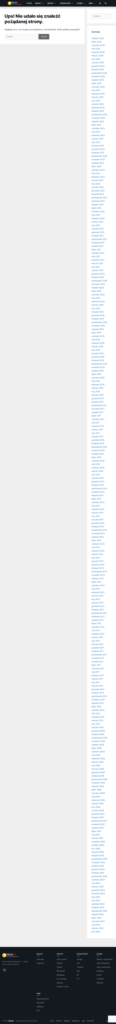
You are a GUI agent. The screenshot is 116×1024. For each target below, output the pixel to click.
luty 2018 (96, 391)
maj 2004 (96, 883)
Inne (91, 3)
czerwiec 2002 (98, 921)
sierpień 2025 (98, 80)
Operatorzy (65, 3)
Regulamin (76, 1021)
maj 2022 (96, 215)
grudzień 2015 (98, 481)
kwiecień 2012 (98, 634)
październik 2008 (99, 779)
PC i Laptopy (61, 979)
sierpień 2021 (98, 246)
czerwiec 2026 (98, 45)
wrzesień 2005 (98, 862)
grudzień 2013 (98, 565)
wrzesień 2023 (98, 159)
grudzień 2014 (98, 523)
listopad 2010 (98, 693)
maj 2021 (96, 256)
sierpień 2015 (98, 495)
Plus (78, 971)
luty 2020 (96, 308)
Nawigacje (60, 975)
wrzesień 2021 (98, 242)
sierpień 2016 (98, 454)
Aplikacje (40, 1007)
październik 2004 (99, 876)
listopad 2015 (98, 485)
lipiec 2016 (96, 457)
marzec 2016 (97, 471)
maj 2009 (96, 755)
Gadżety (60, 983)
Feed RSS (90, 1021)
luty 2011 (96, 682)
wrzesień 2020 (98, 284)
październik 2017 (99, 405)
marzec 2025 (97, 97)
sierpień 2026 (98, 38)
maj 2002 (96, 925)
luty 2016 (96, 475)
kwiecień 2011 (98, 675)
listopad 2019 (98, 319)
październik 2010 (99, 696)
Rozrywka (40, 1003)
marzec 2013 (97, 596)
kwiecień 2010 (98, 717)
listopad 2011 (97, 651)
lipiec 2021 (96, 249)
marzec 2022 (97, 222)
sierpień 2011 (97, 661)
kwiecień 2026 (98, 52)
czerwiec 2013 (98, 585)
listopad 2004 (98, 873)
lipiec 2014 (96, 540)
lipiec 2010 (96, 706)
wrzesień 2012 (98, 616)
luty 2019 (96, 350)
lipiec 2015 (96, 499)
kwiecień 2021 (98, 260)
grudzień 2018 (98, 357)
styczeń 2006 (98, 852)
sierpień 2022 (98, 204)
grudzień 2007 (98, 814)
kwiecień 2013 (98, 592)
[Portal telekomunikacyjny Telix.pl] (10, 955)
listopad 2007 (98, 817)
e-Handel (100, 979)
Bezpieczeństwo (43, 999)
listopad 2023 (98, 152)
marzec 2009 (98, 762)
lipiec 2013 (96, 582)
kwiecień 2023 (98, 177)
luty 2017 (96, 433)
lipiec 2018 (96, 374)
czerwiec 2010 (98, 710)
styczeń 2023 (98, 187)
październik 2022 (99, 198)
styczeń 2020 (98, 312)
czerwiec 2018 (98, 378)
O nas (52, 1021)
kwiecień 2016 (98, 468)
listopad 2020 (98, 277)
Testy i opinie (61, 959)
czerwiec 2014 (98, 544)
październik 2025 (99, 73)
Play (78, 963)
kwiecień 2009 (98, 758)
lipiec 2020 (96, 291)
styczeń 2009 (98, 769)
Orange (79, 959)
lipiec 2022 (96, 208)
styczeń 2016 (98, 478)
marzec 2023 (97, 180)
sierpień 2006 (98, 845)
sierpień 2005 (98, 866)
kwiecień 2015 (98, 509)
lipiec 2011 (96, 665)
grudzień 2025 (98, 66)
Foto (38, 1010)
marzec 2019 (97, 346)
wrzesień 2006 (98, 842)
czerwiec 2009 (98, 752)
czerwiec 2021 (98, 253)
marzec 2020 (97, 305)
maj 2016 (96, 464)
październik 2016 (99, 447)
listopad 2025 (98, 69)
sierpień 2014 (98, 537)
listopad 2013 (98, 568)
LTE (78, 979)
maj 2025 (96, 90)
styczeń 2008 (98, 810)
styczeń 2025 (98, 104)
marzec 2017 (97, 429)
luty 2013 (96, 599)
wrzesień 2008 (98, 783)
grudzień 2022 (98, 191)
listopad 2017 (98, 402)
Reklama (100, 983)
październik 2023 (99, 156)
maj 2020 (96, 298)
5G (78, 975)
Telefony (60, 963)
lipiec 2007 (96, 831)
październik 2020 (99, 281)
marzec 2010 (97, 720)
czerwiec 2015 (98, 502)
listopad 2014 (98, 526)
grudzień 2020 (98, 274)
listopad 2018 (98, 360)
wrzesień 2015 (98, 492)
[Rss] (4, 970)
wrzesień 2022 (98, 201)
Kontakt (59, 1021)
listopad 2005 (98, 855)
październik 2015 (99, 488)
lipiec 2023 (96, 166)
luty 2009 (96, 765)
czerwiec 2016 (98, 461)
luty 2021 (96, 267)
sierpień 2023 (98, 163)
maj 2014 (96, 547)
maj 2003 (96, 897)
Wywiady (100, 971)
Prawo (99, 975)
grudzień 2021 (98, 232)
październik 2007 (99, 821)
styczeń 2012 (97, 644)
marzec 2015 (97, 513)
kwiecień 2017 (98, 426)
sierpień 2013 (98, 578)
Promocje (40, 959)
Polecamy (40, 963)
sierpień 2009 (98, 745)
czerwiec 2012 (98, 627)
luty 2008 (96, 807)
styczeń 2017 (97, 436)
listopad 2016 (98, 443)
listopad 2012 (98, 609)
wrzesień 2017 (98, 409)
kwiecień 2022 (98, 218)
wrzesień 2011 (98, 658)
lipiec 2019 (96, 332)
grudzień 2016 (98, 440)
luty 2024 (96, 142)
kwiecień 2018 (98, 384)
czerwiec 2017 (98, 419)
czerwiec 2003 (98, 893)
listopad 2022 (98, 194)
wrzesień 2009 (98, 741)
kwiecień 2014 (98, 551)
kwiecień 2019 (98, 343)
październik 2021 (99, 239)
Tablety (59, 967)
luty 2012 (96, 641)
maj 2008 (96, 796)
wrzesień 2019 (98, 326)
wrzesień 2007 (98, 824)
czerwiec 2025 (98, 87)
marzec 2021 (97, 263)
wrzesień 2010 (98, 700)
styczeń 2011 (97, 686)
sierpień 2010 (98, 703)
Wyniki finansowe (103, 963)
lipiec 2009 (97, 748)
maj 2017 (96, 423)
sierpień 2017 (98, 412)
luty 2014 (96, 558)
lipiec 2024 (96, 125)
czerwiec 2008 (98, 793)
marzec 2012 (97, 637)
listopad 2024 (98, 111)
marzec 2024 (97, 139)
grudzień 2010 (98, 689)
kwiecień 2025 (98, 94)
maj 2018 (96, 381)
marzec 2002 (97, 928)
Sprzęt (50, 3)
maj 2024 (96, 132)
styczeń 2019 (98, 353)
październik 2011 (99, 655)
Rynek (80, 3)
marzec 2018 (97, 388)
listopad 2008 (98, 776)
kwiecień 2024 (98, 135)
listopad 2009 (98, 734)
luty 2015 (96, 516)
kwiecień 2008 (98, 800)
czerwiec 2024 (98, 128)
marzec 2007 (97, 838)
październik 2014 (99, 530)
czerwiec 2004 (98, 880)
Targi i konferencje (103, 967)
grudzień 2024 (98, 107)
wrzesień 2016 (98, 450)
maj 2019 (96, 339)
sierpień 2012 (98, 620)
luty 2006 (96, 848)
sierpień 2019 (98, 329)
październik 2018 (99, 364)
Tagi (83, 1021)
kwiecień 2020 (98, 301)
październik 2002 (99, 911)
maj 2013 (96, 589)
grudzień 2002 (98, 904)
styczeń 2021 (97, 270)
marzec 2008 (97, 803)
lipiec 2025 (96, 83)
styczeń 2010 (98, 727)
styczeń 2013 (98, 603)
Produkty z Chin (62, 987)
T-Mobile (80, 967)
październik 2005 (99, 859)
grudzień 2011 (98, 648)
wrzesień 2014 (98, 533)
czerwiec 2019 (98, 336)
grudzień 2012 (98, 606)
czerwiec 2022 (98, 211)
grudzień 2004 (98, 869)
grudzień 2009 (98, 731)
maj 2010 (96, 713)
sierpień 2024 (98, 121)
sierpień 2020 (98, 288)
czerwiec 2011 (98, 668)
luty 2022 (96, 225)
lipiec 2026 (96, 42)
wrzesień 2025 (98, 76)
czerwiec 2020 (98, 294)
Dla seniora (61, 971)
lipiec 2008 (96, 790)
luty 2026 (96, 59)
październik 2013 (99, 571)
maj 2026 (96, 49)
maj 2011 (96, 672)
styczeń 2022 (98, 229)
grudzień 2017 (98, 398)
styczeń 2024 (98, 146)
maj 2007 (96, 835)
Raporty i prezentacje (104, 959)
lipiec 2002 (96, 918)
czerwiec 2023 (98, 170)
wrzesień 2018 (98, 367)
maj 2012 (96, 630)
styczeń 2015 (97, 519)
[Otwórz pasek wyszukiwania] (105, 3)
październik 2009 (99, 738)
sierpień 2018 (98, 371)
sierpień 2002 (98, 914)
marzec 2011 (97, 679)
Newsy (38, 3)
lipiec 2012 (96, 623)
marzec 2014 (97, 554)
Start (29, 3)
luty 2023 (96, 184)
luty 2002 (96, 932)
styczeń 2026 (98, 62)
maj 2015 (96, 506)
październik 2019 (99, 322)
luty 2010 (96, 724)
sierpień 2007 (98, 828)
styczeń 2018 (97, 395)
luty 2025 (96, 101)
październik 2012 (99, 613)
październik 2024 (99, 114)
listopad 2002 (98, 907)
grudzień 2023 (98, 149)
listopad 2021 (98, 236)
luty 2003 (96, 900)
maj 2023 (96, 173)
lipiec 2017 (96, 416)
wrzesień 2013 (98, 575)
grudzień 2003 (98, 890)
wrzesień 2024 (98, 118)
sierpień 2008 (98, 786)
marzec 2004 (98, 886)
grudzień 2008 (98, 772)
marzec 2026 (97, 55)
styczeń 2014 (98, 561)
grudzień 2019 (98, 315)
